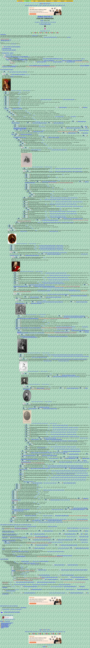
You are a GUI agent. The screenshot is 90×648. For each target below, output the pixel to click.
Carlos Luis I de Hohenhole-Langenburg (60, 376)
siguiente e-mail (34, 35)
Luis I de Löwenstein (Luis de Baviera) (18, 74)
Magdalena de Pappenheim (17, 108)
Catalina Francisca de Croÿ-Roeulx (57, 509)
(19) (8, 74)
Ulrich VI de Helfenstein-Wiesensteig (78, 577)
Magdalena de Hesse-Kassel (71, 536)
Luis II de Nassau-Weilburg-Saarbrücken (77, 509)
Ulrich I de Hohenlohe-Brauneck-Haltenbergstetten (25, 582)
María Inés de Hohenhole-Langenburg (68, 375)
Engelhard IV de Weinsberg (31, 526)
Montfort (11, 76)
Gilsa (21, 607)
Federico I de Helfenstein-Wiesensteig (49, 577)
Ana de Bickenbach (44, 584)
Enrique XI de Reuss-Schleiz (38, 131)
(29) (32, 388)
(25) (16, 126)
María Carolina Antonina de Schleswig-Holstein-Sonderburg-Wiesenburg (50, 301)
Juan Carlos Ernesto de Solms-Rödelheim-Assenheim (73, 218)
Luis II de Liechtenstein (32, 408)
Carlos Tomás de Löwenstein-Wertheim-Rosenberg (33, 371)
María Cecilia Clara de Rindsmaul (74, 290)
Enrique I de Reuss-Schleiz (84, 130)
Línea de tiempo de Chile (6, 48)
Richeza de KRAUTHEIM (77, 60)
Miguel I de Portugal (40, 388)
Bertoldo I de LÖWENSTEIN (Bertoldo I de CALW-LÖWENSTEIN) (16, 56)
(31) (27, 174)
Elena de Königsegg (63, 107)
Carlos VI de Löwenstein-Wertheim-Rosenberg (60, 425)
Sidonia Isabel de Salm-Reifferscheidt (61, 515)
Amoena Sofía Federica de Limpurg (20, 137)
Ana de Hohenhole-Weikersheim (29, 592)
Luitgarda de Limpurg (25, 561)
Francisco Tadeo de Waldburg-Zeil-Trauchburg (39, 357)
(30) (25, 168)
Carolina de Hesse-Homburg (53, 458)
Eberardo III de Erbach (36, 584)
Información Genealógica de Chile (6, 623)
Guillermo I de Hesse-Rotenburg (21, 286)
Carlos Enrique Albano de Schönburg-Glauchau (59, 149)
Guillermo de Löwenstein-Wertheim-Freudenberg (63, 168)
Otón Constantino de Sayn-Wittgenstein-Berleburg (20, 551)
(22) (10, 112)
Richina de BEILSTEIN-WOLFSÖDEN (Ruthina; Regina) (52, 58)
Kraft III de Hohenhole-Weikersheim (76, 592)
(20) (6, 92)
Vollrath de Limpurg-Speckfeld (53, 137)
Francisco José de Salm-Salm (28, 481)
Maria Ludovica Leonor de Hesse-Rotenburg (36, 332)
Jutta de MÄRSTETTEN (70, 61)
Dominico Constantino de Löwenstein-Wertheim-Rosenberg (57, 354)
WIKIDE (44, 126)
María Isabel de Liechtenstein (36, 303)
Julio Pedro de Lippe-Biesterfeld (63, 548)
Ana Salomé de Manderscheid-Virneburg (54, 520)
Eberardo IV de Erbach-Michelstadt (20, 584)
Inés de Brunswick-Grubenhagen (82, 579)
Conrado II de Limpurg (42, 569)
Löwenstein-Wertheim (6, 609)
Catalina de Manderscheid (53, 231)
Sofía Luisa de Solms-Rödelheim (42, 545)
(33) (31, 193)
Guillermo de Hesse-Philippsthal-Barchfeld (65, 539)
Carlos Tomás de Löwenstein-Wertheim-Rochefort (31, 314)
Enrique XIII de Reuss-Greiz (70, 458)
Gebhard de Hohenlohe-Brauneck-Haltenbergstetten (46, 582)
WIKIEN (14, 586)
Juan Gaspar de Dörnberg (20, 556)
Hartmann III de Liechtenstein (47, 515)
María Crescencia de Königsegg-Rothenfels (30, 337)
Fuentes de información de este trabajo (12, 612)
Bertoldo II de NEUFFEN (57, 61)
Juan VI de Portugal (72, 388)
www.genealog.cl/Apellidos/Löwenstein (50, 37)
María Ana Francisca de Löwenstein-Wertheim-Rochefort (44, 286)
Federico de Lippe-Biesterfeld (39, 548)
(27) (49, 376)
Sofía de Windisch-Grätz (47, 360)
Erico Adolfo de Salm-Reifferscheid (41, 536)
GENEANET (26, 74)
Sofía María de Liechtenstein (44, 407)
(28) (21, 142)
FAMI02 (18, 555)
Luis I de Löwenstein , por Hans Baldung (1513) (16, 90)
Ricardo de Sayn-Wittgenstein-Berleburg (49, 181)
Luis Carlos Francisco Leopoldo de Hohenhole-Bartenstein (58, 336)
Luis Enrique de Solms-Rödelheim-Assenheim (50, 220)
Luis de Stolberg (73, 116)
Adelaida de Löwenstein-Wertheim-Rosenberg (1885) (37, 401)
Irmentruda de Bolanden (44, 561)
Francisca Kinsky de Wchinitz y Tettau (50, 408)
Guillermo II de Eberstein (70, 589)
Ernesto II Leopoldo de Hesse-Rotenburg (37, 284)
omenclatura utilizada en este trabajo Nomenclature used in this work (6, 40)
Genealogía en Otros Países (5, 626)
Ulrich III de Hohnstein (68, 579)
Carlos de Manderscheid (36, 520)
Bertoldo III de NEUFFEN (41, 61)
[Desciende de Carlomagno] (34, 301)
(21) (79, 107)
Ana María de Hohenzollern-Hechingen (32, 255)
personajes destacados (16, 46)
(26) (18, 130)
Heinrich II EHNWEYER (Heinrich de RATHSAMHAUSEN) (39, 65)
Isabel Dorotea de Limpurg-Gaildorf (20, 128)
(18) (38, 577)
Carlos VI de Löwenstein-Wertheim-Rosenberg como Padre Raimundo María (39, 423)
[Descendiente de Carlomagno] (56, 107)
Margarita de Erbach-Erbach (37, 589)
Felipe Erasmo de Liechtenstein (30, 515)
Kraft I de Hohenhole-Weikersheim (70, 586)
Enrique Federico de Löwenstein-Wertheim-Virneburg (52, 222)
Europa (42, 20)
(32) (29, 191)
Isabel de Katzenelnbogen (35, 563)
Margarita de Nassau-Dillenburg (26, 134)
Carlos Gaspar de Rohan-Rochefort (29, 455)
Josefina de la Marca (23, 231)
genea (41, 3)
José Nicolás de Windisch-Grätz (63, 360)
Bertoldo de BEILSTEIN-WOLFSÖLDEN (20, 59)
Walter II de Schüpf (36, 561)
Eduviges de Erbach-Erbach (59, 564)
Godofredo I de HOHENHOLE (67, 60)
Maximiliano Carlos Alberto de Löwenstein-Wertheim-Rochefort (27, 271)
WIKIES (29, 74)
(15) (20, 586)
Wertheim (24, 607)
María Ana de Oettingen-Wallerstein (35, 327)
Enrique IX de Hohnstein (52, 579)
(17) (68, 577)
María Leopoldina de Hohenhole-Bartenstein (27, 336)
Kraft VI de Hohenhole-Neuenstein (68, 99)
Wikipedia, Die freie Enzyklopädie (42, 314)
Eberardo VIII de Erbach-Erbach (82, 589)
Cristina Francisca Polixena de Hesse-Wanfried (78, 295)
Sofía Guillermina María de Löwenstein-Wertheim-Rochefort (27, 318)
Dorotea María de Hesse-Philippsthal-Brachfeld (42, 539)
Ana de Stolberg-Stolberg (59, 116)
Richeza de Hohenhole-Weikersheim (30, 586)
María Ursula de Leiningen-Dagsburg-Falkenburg (18, 537)
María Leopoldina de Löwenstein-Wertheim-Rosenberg (40, 468)
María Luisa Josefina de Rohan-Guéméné (49, 455)
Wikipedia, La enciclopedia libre (26, 90)
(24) (14, 121)
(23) (12, 119)
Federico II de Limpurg (65, 569)
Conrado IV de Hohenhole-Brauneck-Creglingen (57, 592)
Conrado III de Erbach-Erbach (72, 564)
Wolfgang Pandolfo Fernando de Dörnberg (64, 555)
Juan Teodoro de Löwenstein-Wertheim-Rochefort (21, 243)
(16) (58, 579)
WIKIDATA (10, 584)
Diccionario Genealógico (4, 625)
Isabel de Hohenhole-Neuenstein (46, 99)
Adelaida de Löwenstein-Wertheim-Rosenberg (53, 439)
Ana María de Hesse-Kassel (18, 510)
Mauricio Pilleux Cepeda (46, 24)
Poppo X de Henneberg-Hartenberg (57, 586)
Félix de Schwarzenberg (41, 447)
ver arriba (68, 37)
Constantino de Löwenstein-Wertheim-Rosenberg (71, 451)
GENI (43, 330)
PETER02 (16, 589)
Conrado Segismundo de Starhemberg (43, 290)
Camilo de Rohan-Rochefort (74, 454)
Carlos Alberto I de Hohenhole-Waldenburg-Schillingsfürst (72, 317)
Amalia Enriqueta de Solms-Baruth (74, 376)
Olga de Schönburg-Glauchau (36, 149)
